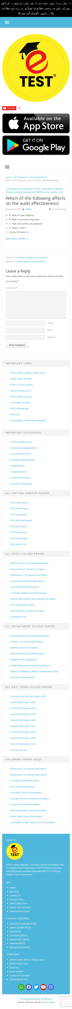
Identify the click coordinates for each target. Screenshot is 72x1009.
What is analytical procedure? (33, 257)
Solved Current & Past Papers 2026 (28, 696)
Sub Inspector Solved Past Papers (28, 610)
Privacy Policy (16, 899)
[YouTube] (43, 987)
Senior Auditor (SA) (53, 192)
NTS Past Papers (19, 526)
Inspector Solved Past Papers (26, 804)
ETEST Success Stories (22, 384)
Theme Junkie (48, 1002)
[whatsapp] (21, 987)
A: (10, 215)
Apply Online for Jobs (21, 378)
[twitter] (36, 987)
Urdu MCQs (15, 931)
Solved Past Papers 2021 (23, 726)
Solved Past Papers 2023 (23, 714)
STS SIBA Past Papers (21, 520)
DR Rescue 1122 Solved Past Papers (29, 774)
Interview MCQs (18, 943)
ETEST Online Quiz (19, 963)
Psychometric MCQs (21, 477)
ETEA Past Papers (19, 538)
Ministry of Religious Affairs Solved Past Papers (35, 671)
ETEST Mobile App (19, 408)
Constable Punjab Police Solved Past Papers (33, 822)
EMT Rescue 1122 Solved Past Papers (29, 563)
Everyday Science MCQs (23, 459)
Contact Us (15, 895)
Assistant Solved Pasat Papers (26, 792)
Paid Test (15, 414)
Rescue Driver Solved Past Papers (28, 569)
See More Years (19, 749)
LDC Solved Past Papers (23, 604)
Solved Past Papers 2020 (23, 731)
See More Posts (19, 544)
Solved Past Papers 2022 (23, 720)
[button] (4, 22)
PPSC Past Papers (20, 508)
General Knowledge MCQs (24, 447)
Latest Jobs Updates (21, 402)
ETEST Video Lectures (21, 396)
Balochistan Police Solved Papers (27, 653)
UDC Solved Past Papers (23, 786)
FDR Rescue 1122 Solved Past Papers (29, 575)
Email (50, 329)
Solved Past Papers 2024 (23, 708)
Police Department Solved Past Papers (30, 635)
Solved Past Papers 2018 (23, 743)
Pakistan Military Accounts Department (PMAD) (34, 190)
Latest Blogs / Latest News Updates (28, 420)
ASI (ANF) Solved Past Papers (25, 780)
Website (51, 337)
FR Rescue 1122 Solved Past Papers (29, 768)
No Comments (59, 209)
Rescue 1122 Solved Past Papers (27, 641)
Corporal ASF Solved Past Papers (27, 581)
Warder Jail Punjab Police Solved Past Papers (33, 598)
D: (10, 227)
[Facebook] (29, 987)
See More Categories (21, 483)
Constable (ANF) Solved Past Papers (29, 592)
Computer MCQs (19, 471)
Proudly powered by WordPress (36, 998)
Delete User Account (20, 907)
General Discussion (20, 390)
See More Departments (22, 677)
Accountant (11, 188)
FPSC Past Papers (45, 188)
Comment (11, 287)
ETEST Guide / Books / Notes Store (28, 372)
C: (10, 223)
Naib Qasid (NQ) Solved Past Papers (29, 810)
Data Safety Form (18, 903)
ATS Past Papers (19, 532)
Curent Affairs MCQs (21, 453)
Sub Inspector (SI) (18, 979)
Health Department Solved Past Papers (30, 665)
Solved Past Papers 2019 (23, 738)
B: (10, 219)
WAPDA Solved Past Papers (25, 647)
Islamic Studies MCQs (21, 441)
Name (50, 322)
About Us (14, 891)
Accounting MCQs (26, 188)
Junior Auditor (16, 971)
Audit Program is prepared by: (30, 261)
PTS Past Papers (19, 514)
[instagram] (51, 987)
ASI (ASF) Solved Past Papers (25, 586)
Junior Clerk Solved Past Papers (27, 816)
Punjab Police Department (24, 659)
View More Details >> (17, 238)
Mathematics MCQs (19, 939)
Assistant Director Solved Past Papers (30, 798)
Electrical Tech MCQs (20, 947)
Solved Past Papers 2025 (23, 702)
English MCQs (17, 465)
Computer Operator (20, 975)
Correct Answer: (17, 232)
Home (13, 887)
